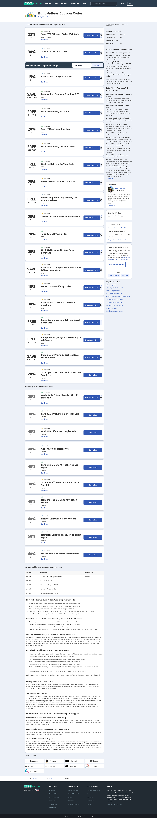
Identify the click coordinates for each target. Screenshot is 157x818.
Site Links (53, 787)
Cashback (64, 3)
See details (44, 40)
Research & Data (73, 790)
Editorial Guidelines (74, 804)
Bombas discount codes (114, 311)
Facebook (110, 259)
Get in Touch (92, 787)
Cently (70, 797)
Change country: (29, 790)
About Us (52, 790)
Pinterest (116, 259)
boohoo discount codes (114, 302)
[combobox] (103, 4)
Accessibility (53, 804)
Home (27, 779)
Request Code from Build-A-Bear (119, 228)
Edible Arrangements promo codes (118, 297)
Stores (56, 3)
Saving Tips (44, 17)
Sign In (122, 3)
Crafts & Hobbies (114, 275)
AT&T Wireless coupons (114, 294)
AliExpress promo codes (114, 305)
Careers (89, 804)
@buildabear (126, 257)
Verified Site (109, 179)
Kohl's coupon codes (113, 291)
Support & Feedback (93, 790)
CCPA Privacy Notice (55, 797)
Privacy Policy (53, 794)
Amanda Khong (120, 188)
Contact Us (90, 801)
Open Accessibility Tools (114, 804)
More (84, 3)
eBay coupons (111, 285)
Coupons (48, 3)
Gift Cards (125, 275)
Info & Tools (73, 787)
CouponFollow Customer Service (119, 240)
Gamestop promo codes (114, 299)
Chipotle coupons (112, 308)
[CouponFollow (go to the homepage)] (33, 3)
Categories (52, 808)
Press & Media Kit (73, 794)
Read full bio (111, 206)
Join (130, 3)
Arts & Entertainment (39, 779)
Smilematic (71, 801)
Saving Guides (75, 3)
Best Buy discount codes (114, 288)
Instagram (124, 259)
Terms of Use (53, 801)
